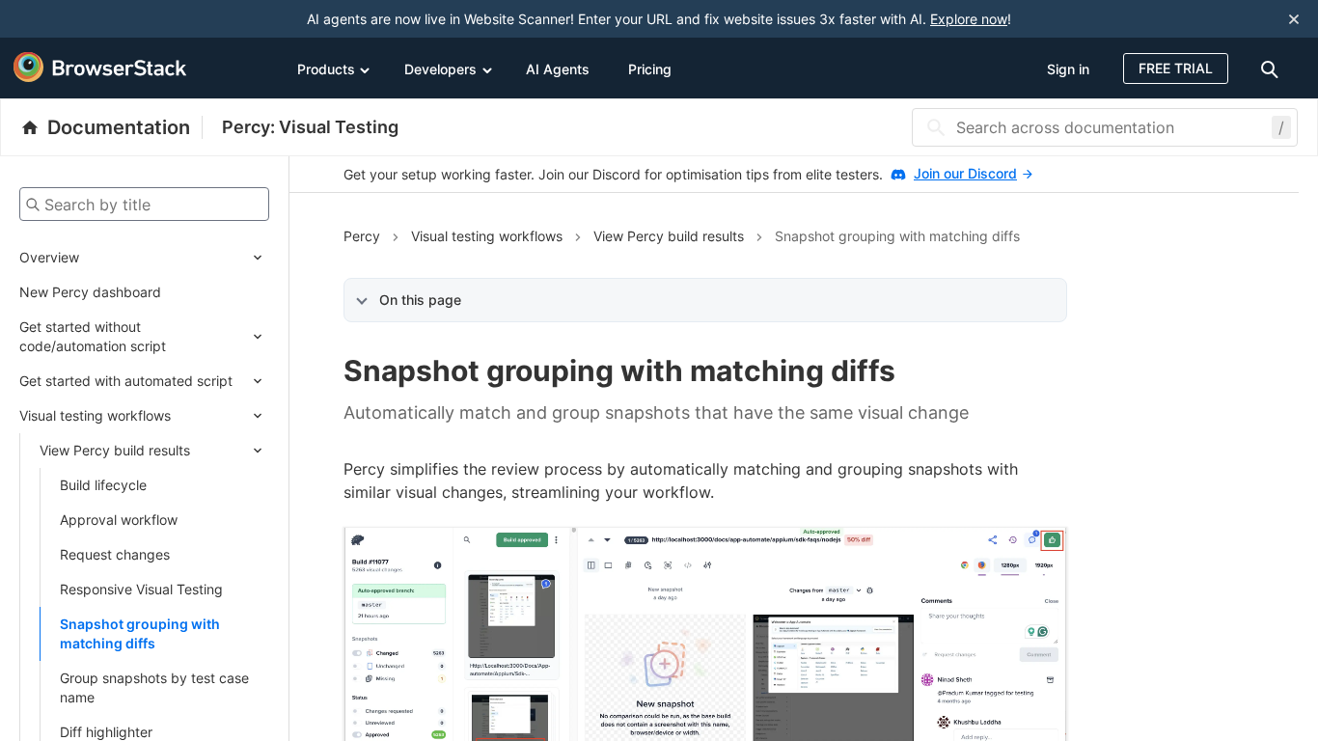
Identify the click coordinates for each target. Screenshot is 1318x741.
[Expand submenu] (174, 257)
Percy (361, 236)
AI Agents (558, 69)
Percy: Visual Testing (310, 127)
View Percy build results (115, 450)
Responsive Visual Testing (141, 589)
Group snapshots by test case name (154, 687)
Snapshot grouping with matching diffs (140, 633)
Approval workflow (119, 519)
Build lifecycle (103, 485)
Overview (49, 257)
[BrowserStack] (100, 67)
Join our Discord (965, 173)
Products (326, 69)
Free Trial (1176, 68)
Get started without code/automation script (92, 336)
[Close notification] (1294, 19)
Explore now (968, 19)
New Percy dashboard (90, 292)
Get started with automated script (126, 380)
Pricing (650, 69)
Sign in (1068, 69)
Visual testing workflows (95, 415)
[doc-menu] (1273, 68)
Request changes (115, 554)
